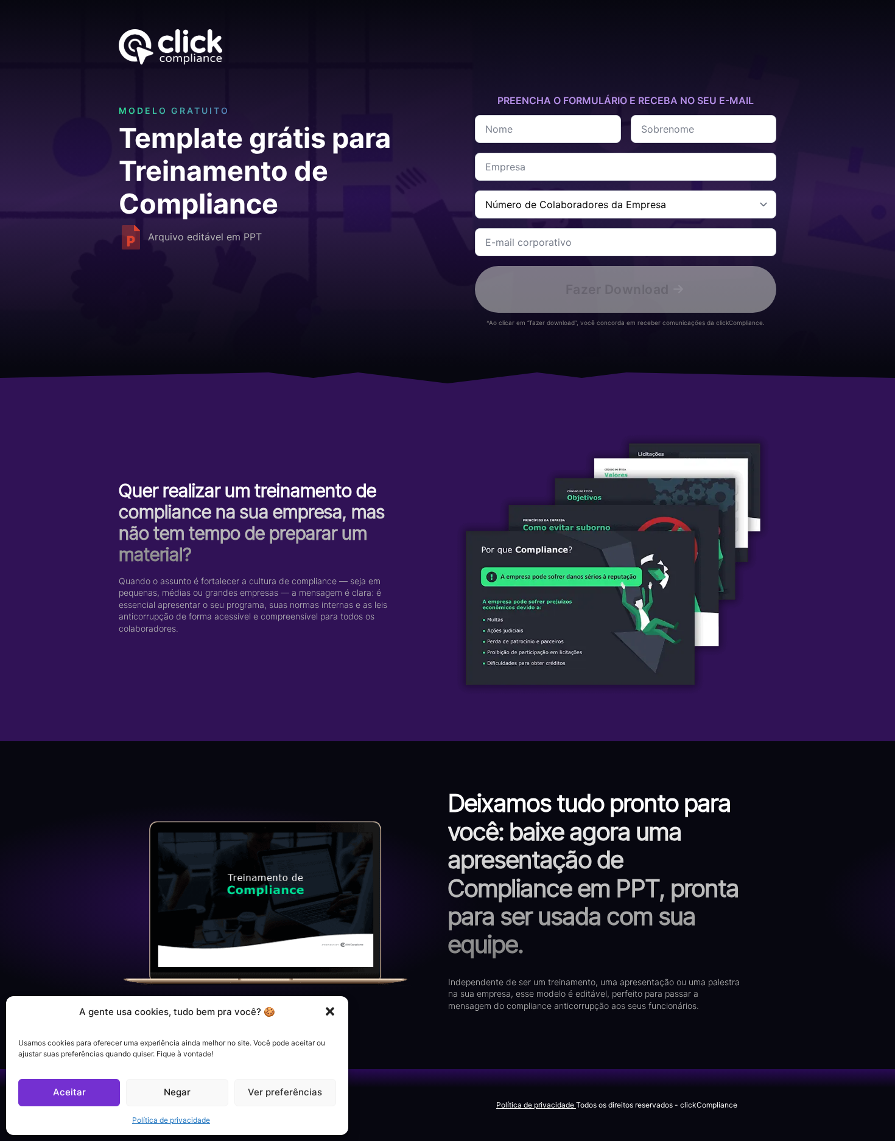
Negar (177, 1092)
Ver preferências (285, 1092)
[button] (330, 1011)
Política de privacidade (171, 1120)
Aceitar (69, 1092)
